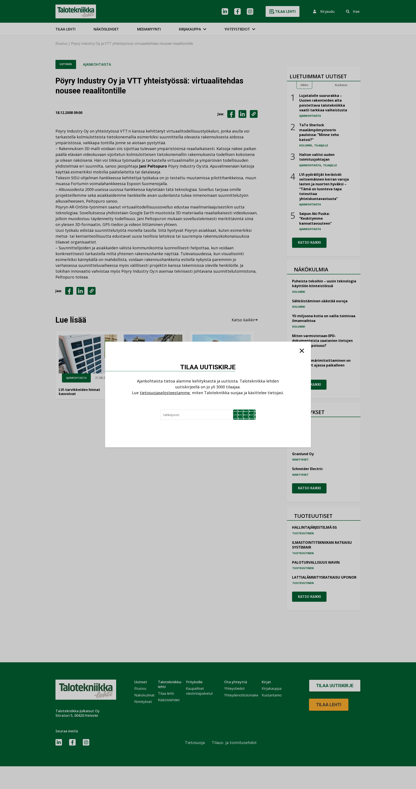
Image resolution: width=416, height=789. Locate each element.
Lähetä (244, 415)
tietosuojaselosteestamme (165, 392)
